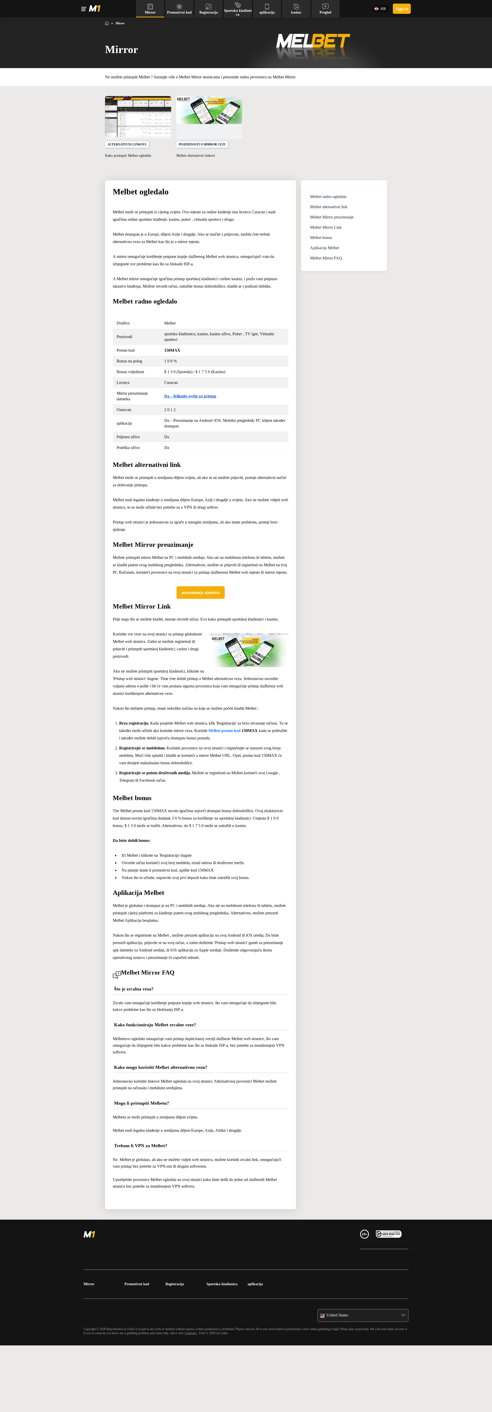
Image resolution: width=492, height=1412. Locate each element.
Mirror (89, 1350)
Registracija (176, 1350)
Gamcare (269, 1399)
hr (381, 8)
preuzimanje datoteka (200, 614)
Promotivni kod (138, 1350)
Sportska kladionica (224, 1350)
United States (339, 1381)
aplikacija (256, 1350)
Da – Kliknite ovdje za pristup (195, 411)
